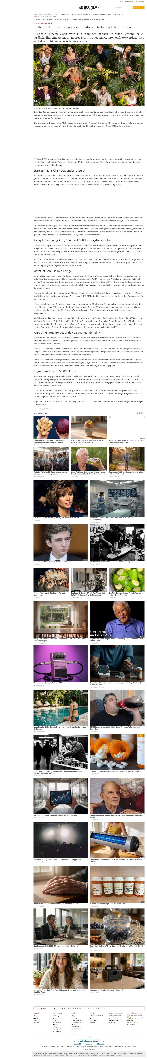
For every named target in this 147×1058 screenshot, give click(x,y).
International (57, 1030)
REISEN (50, 16)
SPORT (69, 14)
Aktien (73, 1024)
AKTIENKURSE (42, 14)
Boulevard (66, 19)
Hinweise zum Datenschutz (94, 1046)
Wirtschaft (56, 1017)
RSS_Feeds (93, 1021)
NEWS (35, 14)
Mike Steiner (132, 1046)
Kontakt (92, 1022)
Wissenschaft (57, 1022)
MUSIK (46, 16)
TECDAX (36, 1019)
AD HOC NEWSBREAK (96, 1015)
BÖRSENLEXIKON (129, 1)
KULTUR (42, 16)
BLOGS (121, 1)
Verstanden (119, 1055)
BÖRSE (49, 14)
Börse (54, 1015)
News (45, 1046)
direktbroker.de (113, 1021)
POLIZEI (102, 14)
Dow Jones (37, 1022)
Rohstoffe (74, 1019)
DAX (35, 1015)
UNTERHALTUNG (77, 14)
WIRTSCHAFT (56, 14)
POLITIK (63, 14)
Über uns (108, 1046)
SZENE (54, 16)
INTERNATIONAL (111, 14)
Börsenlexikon (40, 1008)
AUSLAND (96, 14)
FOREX (74, 1017)
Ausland (55, 1024)
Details (113, 1055)
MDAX (35, 1017)
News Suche (137, 8)
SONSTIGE (120, 14)
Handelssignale (76, 1022)
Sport (54, 1021)
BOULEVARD (36, 16)
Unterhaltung (58, 19)
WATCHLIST (141, 1)
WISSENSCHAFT (87, 14)
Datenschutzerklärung (74, 1046)
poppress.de (112, 1022)
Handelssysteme (76, 1021)
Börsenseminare (76, 1030)
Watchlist (93, 1017)
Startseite (50, 19)
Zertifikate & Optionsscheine (76, 1027)
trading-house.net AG (114, 1015)
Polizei (55, 1026)
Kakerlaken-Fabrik (46, 23)
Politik (55, 1019)
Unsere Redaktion (120, 1046)
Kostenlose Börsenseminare (113, 1018)
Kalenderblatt (57, 1032)
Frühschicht (37, 23)
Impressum (61, 1046)
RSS (136, 1)
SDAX (35, 1021)
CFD (73, 1015)
